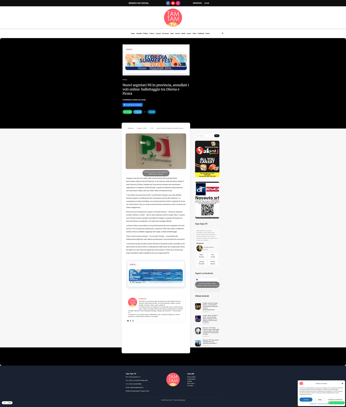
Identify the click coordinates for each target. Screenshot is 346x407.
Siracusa (180, 128)
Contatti (189, 381)
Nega (319, 399)
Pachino (163, 128)
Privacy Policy (191, 377)
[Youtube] (128, 321)
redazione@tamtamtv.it (136, 387)
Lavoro (189, 33)
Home (133, 33)
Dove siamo (190, 383)
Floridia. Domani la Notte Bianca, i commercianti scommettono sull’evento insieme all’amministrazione (210, 306)
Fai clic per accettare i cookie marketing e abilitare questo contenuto (156, 173)
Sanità (183, 33)
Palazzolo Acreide (172, 128)
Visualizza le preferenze (335, 399)
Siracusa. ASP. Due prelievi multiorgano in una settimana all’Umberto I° (211, 341)
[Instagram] (133, 321)
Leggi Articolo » (206, 311)
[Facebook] (130, 321)
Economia (165, 33)
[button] (342, 383)
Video (194, 33)
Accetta (306, 399)
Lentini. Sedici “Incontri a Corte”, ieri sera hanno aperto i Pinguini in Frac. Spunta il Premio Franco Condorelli (210, 319)
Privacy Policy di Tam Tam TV (325, 403)
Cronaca (158, 33)
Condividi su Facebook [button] (133, 105)
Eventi (208, 33)
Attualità (139, 33)
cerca (217, 136)
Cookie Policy (313, 403)
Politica (145, 33)
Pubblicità (201, 33)
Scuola (177, 33)
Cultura (151, 33)
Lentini (158, 128)
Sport (172, 33)
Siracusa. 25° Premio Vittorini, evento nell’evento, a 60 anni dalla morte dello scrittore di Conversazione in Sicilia (211, 331)
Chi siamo (190, 385)
